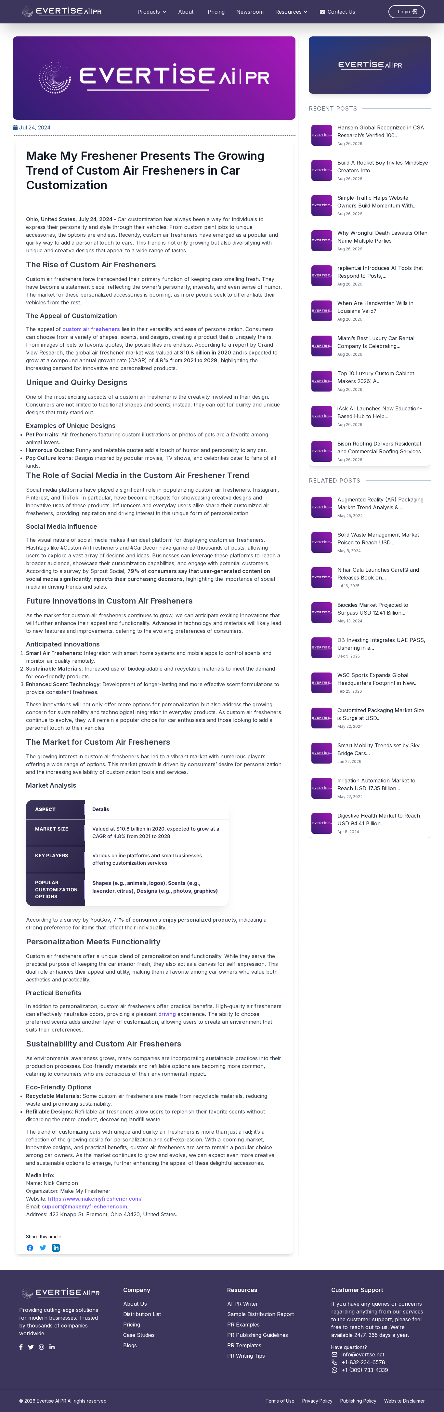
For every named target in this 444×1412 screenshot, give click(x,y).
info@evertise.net (363, 1354)
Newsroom (250, 11)
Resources (288, 11)
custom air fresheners (91, 329)
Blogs (130, 1345)
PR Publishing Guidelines (257, 1335)
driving (167, 1014)
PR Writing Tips (246, 1355)
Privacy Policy (317, 1401)
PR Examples (243, 1324)
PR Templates (244, 1345)
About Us (135, 1303)
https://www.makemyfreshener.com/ (95, 1198)
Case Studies (139, 1335)
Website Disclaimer (404, 1401)
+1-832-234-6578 (363, 1362)
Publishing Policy (358, 1401)
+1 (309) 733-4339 (365, 1370)
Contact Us (341, 11)
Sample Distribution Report (260, 1314)
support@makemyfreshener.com (84, 1206)
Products (148, 11)
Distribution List (142, 1314)
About (185, 11)
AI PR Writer (242, 1303)
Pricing (216, 11)
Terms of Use (280, 1401)
